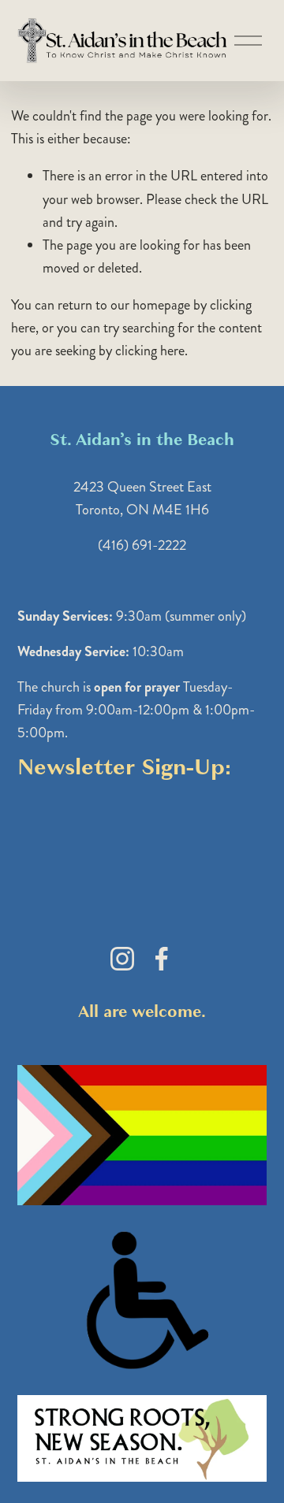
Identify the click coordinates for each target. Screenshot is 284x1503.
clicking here (150, 350)
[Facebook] (161, 958)
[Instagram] (122, 958)
